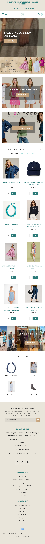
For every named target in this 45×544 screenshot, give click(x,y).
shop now (31, 342)
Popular (30, 153)
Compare (22, 518)
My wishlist (22, 514)
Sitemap (22, 492)
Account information (22, 505)
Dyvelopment (26, 536)
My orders (22, 508)
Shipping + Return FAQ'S (22, 486)
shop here (22, 94)
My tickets (22, 511)
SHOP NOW (11, 41)
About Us (22, 476)
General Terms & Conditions (22, 479)
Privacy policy (22, 483)
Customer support (23, 489)
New (23, 153)
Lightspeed (37, 534)
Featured (15, 153)
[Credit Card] (22, 529)
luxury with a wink (22, 128)
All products (22, 521)
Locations (22, 495)
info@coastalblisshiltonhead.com (23, 453)
